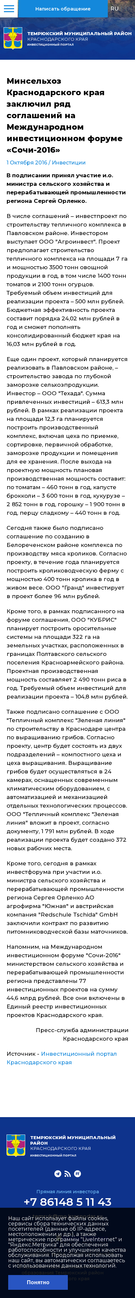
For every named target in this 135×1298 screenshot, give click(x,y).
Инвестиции (69, 163)
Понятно (38, 1282)
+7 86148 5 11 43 (67, 1201)
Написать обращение (63, 9)
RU (114, 8)
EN (128, 8)
